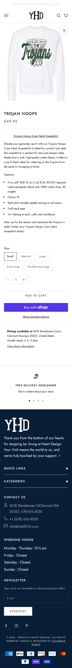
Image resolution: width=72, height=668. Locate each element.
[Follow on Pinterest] (27, 626)
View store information (20, 346)
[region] (36, 384)
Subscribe (18, 611)
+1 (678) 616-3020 (23, 519)
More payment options (36, 317)
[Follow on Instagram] (16, 626)
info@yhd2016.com (46, 2)
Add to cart (36, 295)
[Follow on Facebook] (6, 626)
